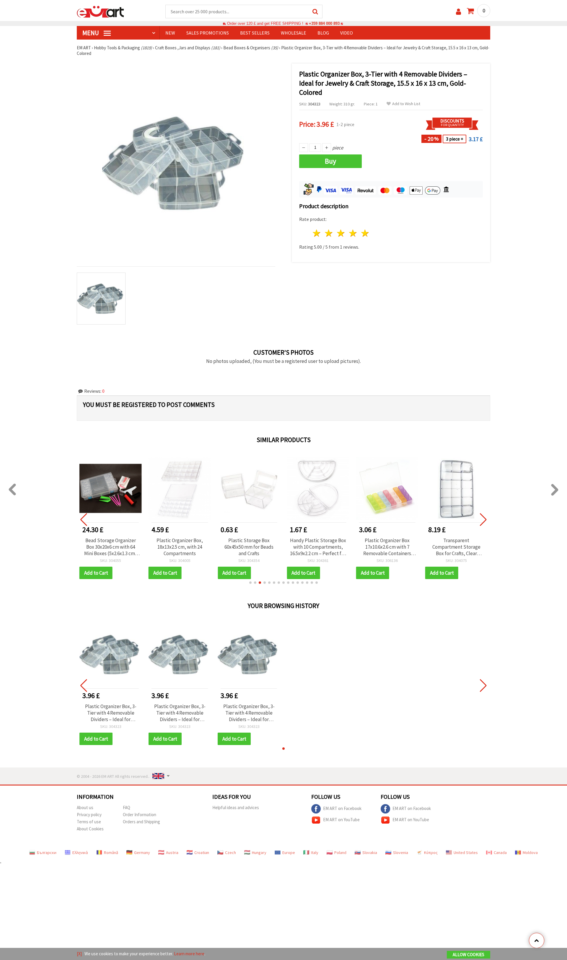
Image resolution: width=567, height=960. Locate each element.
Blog (323, 33)
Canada (500, 852)
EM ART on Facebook (342, 808)
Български (46, 852)
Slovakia (369, 852)
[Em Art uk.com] (100, 11)
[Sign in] (458, 11)
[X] (79, 953)
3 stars (341, 233)
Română (111, 852)
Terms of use (89, 821)
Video (346, 33)
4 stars (353, 233)
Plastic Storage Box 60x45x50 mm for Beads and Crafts (248, 547)
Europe (288, 852)
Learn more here (189, 953)
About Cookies (90, 829)
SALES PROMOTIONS (207, 33)
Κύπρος (431, 852)
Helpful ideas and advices (235, 807)
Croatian (201, 852)
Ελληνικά (80, 852)
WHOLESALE (293, 33)
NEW (170, 33)
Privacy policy (89, 814)
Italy (314, 852)
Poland (340, 852)
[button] (250, 582)
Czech (230, 852)
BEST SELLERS (255, 33)
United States (466, 852)
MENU (91, 33)
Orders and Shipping (141, 821)
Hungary (259, 852)
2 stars (329, 233)
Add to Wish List (406, 104)
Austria (172, 852)
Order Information (139, 814)
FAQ (126, 807)
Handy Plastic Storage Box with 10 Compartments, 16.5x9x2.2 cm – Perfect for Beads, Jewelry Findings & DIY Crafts (318, 547)
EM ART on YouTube (341, 819)
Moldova (530, 852)
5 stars (365, 233)
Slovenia (400, 852)
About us (85, 807)
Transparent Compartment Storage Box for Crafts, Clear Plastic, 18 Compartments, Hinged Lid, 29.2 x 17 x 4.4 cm (456, 547)
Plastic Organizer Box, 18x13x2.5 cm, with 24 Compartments (180, 547)
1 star (317, 233)
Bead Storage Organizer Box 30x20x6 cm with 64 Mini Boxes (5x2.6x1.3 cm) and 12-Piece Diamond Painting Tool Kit (110, 547)
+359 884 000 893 (324, 23)
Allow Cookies (468, 954)
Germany (142, 852)
